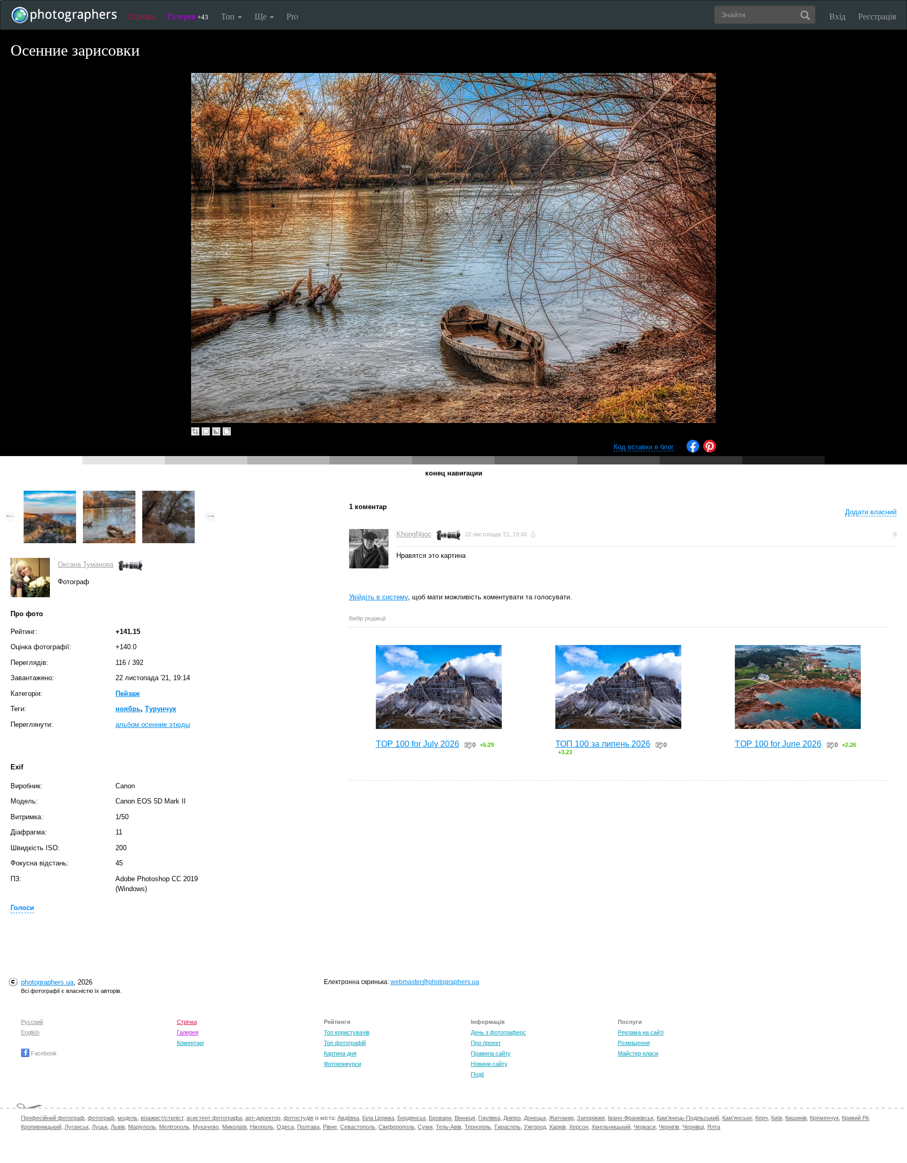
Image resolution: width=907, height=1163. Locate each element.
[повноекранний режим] (227, 431)
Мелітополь (174, 1127)
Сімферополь (396, 1127)
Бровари (440, 1118)
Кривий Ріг (855, 1118)
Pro (292, 16)
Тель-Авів (448, 1127)
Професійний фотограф (53, 1118)
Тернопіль (478, 1127)
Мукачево (206, 1127)
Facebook (43, 1053)
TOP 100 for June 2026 (778, 743)
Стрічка (141, 16)
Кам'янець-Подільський (688, 1118)
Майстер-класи (638, 1053)
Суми (425, 1127)
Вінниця (465, 1118)
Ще (262, 16)
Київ (776, 1118)
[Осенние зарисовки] (50, 496)
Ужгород (535, 1127)
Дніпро (512, 1118)
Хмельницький (611, 1127)
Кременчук (824, 1118)
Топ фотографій (345, 1043)
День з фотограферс (498, 1032)
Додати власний (871, 512)
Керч (761, 1118)
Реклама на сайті (640, 1032)
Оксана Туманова (85, 564)
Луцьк (100, 1127)
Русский (32, 1022)
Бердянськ (411, 1118)
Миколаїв (234, 1127)
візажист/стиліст (162, 1118)
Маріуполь (142, 1127)
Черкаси (645, 1127)
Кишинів (796, 1118)
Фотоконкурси (342, 1064)
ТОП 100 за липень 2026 (602, 743)
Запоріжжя (591, 1118)
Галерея (187, 16)
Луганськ (77, 1127)
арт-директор (262, 1118)
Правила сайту (491, 1053)
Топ (229, 16)
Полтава (308, 1127)
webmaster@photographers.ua (435, 982)
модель (128, 1118)
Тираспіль (507, 1127)
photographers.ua (47, 982)
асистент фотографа (214, 1118)
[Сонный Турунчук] (168, 496)
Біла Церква (378, 1118)
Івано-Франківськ (630, 1118)
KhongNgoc (413, 534)
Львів (118, 1127)
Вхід (837, 16)
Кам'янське (737, 1118)
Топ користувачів (347, 1032)
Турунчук (160, 709)
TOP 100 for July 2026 (417, 743)
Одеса (285, 1127)
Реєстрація (877, 16)
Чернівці (693, 1127)
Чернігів (669, 1127)
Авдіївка (348, 1118)
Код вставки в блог (644, 447)
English (30, 1032)
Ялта (713, 1127)
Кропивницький (41, 1127)
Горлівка (489, 1118)
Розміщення (634, 1043)
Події (477, 1074)
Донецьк (535, 1118)
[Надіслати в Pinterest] (709, 450)
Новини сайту (489, 1064)
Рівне (330, 1127)
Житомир (561, 1118)
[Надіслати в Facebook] (693, 450)
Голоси (22, 908)
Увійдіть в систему (378, 597)
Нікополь (261, 1127)
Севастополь (357, 1127)
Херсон (578, 1127)
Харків (557, 1127)
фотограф (101, 1118)
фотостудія (298, 1118)
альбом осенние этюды (152, 724)
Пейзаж (127, 693)
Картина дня (340, 1053)
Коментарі (190, 1043)
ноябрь (128, 709)
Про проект (486, 1043)
